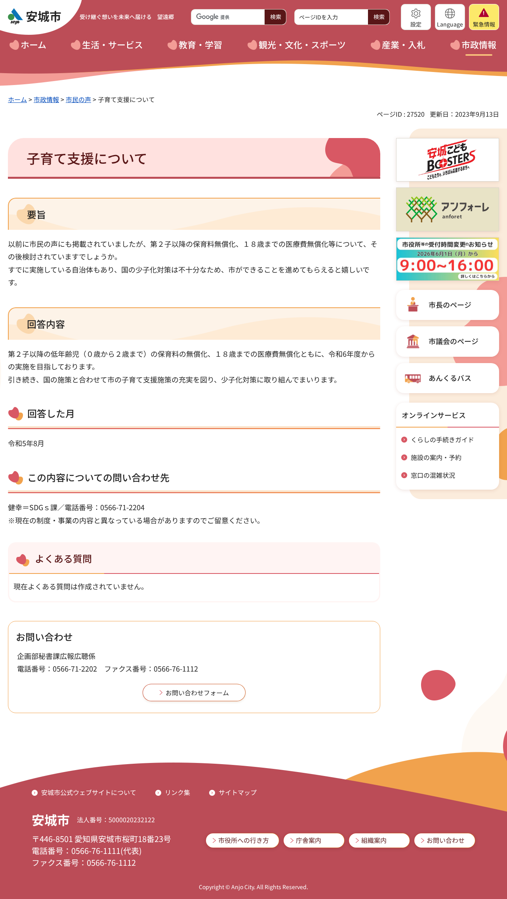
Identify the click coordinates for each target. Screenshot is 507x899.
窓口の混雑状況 (433, 475)
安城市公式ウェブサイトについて (88, 792)
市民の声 (78, 99)
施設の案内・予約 (436, 457)
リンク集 (177, 792)
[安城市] (34, 16)
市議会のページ (453, 341)
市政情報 (46, 99)
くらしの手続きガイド (442, 439)
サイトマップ (238, 792)
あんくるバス (450, 378)
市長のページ (450, 304)
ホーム (17, 99)
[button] (416, 17)
